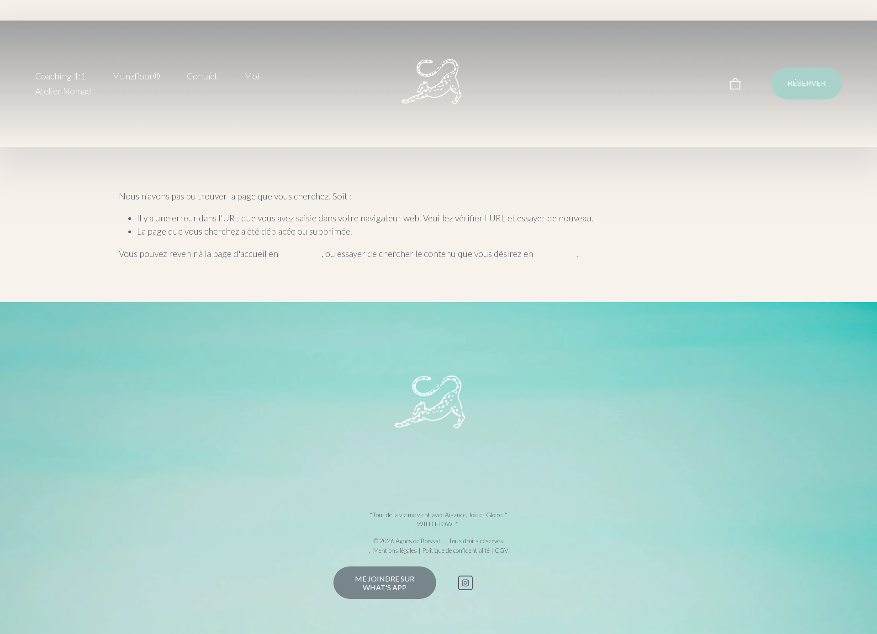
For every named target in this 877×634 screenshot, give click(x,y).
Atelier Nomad (63, 91)
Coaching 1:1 (60, 76)
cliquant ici (301, 253)
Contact (202, 76)
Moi (251, 76)
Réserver (806, 84)
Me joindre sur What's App (384, 583)
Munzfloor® (136, 76)
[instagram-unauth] (465, 583)
